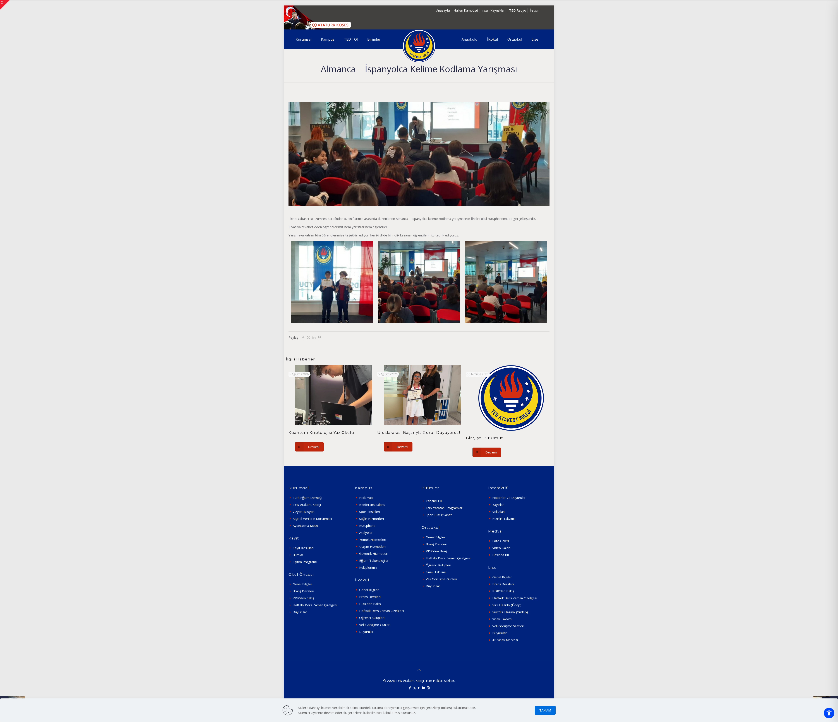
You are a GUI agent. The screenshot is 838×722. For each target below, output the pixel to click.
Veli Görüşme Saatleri (508, 626)
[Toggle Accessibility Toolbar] (829, 713)
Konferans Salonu (372, 504)
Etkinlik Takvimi (503, 518)
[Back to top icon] (419, 670)
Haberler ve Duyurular (509, 497)
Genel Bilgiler (302, 584)
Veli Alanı (498, 511)
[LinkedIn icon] (423, 688)
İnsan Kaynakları (493, 10)
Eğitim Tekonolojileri (374, 560)
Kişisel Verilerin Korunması (312, 518)
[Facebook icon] (410, 688)
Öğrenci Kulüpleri (372, 617)
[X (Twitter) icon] (414, 688)
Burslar (298, 555)
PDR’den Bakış (370, 603)
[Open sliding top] (5, 5)
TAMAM (545, 710)
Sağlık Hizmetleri (371, 518)
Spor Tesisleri (369, 511)
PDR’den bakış (303, 598)
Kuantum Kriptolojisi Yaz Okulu (321, 432)
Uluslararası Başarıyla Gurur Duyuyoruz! (418, 432)
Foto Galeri (500, 541)
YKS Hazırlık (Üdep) (506, 605)
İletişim (535, 10)
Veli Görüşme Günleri (374, 624)
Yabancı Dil (434, 501)
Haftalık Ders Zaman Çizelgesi (315, 605)
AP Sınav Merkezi (505, 640)
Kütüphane (367, 525)
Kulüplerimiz (368, 567)
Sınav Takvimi (436, 572)
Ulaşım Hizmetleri (372, 546)
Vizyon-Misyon (303, 511)
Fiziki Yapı (366, 497)
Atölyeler (366, 532)
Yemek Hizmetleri (372, 539)
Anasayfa (443, 10)
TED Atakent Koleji (307, 504)
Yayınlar (498, 504)
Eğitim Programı (305, 562)
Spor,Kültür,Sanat (439, 515)
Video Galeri (501, 548)
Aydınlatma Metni (305, 525)
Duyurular (300, 612)
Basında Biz (501, 555)
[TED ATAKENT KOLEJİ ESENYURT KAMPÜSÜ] (419, 45)
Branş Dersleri (303, 591)
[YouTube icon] (419, 688)
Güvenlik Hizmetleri (373, 553)
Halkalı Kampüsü (465, 10)
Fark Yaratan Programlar (444, 508)
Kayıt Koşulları (303, 548)
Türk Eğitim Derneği (307, 497)
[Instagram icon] (428, 688)
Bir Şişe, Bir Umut (484, 438)
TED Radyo (517, 10)
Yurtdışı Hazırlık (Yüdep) (510, 612)
